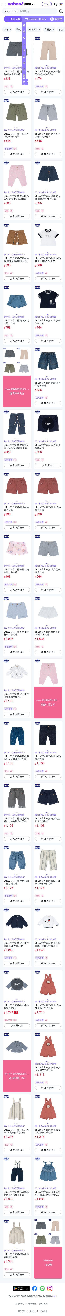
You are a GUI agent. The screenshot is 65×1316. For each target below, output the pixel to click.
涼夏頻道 (24, 50)
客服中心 (20, 1303)
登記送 (24, 25)
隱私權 (33, 1310)
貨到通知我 (47, 465)
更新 (54, 1295)
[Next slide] (29, 50)
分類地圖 (43, 1310)
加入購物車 (18, 91)
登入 (46, 4)
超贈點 (58, 19)
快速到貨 (24, 38)
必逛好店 (24, 57)
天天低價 (24, 44)
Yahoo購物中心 (21, 4)
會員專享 (24, 69)
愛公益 (24, 76)
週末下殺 (24, 63)
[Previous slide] (5, 50)
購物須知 (43, 1303)
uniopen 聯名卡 (37, 19)
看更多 (24, 81)
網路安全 (22, 1310)
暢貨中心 (24, 32)
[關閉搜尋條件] (15, 11)
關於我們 (32, 1303)
